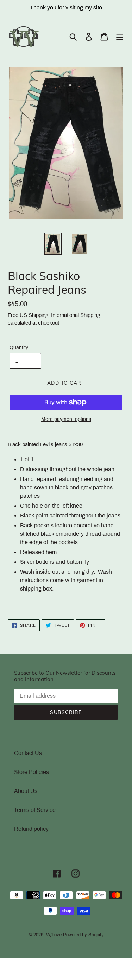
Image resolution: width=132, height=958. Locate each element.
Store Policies (31, 772)
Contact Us (28, 753)
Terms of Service (35, 810)
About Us (25, 791)
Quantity (19, 347)
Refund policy (31, 829)
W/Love (54, 934)
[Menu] (119, 36)
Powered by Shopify (83, 934)
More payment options (66, 419)
